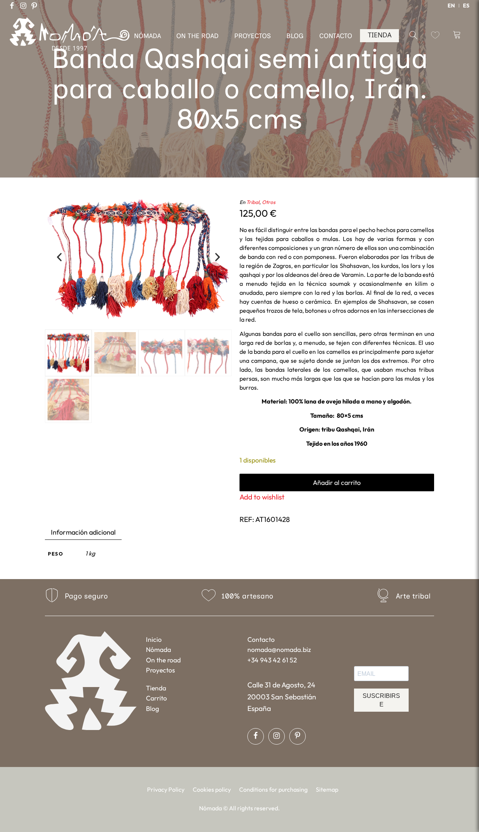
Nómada (158, 649)
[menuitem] (451, 5)
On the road (163, 660)
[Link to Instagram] (23, 5)
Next (217, 258)
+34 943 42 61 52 (272, 660)
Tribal (252, 202)
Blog (152, 708)
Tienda (156, 688)
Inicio (154, 639)
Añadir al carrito (337, 482)
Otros (268, 202)
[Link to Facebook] (12, 5)
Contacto (261, 639)
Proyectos (160, 670)
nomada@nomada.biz (279, 649)
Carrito (156, 698)
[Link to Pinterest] (34, 5)
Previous (59, 258)
